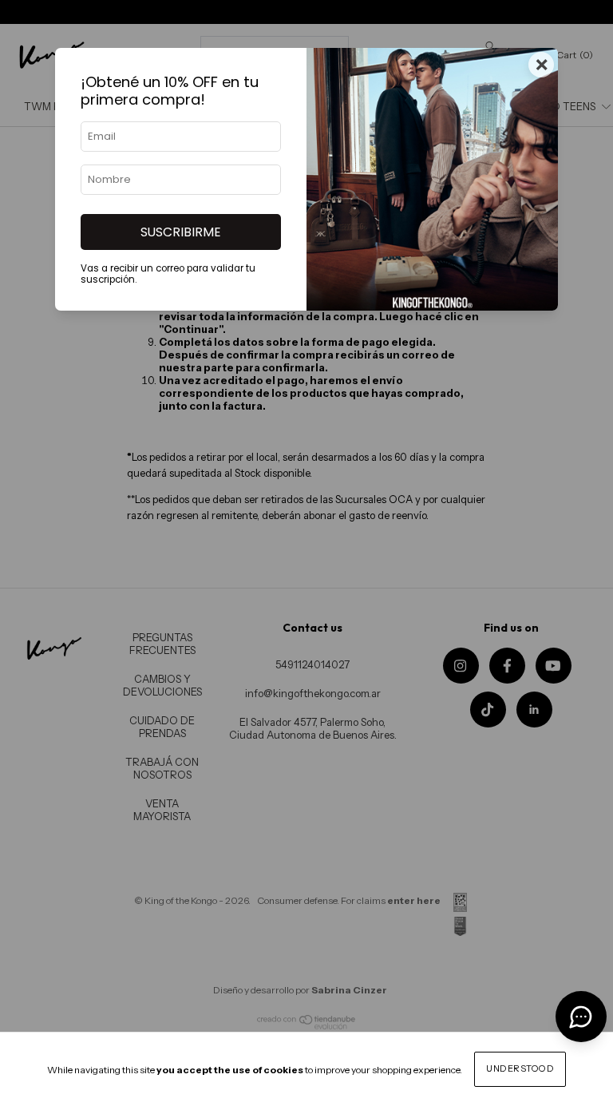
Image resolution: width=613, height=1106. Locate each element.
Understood (520, 1068)
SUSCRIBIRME (180, 232)
